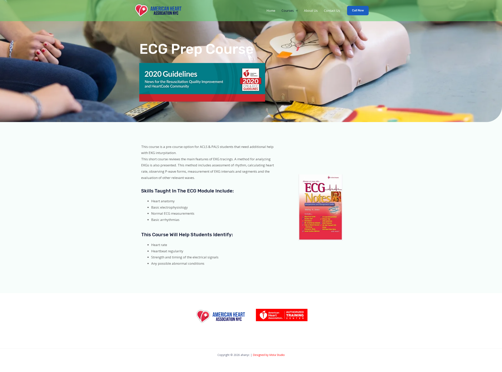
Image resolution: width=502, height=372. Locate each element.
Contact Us (332, 10)
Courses (288, 10)
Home (270, 10)
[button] (358, 10)
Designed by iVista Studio (269, 355)
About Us (311, 10)
